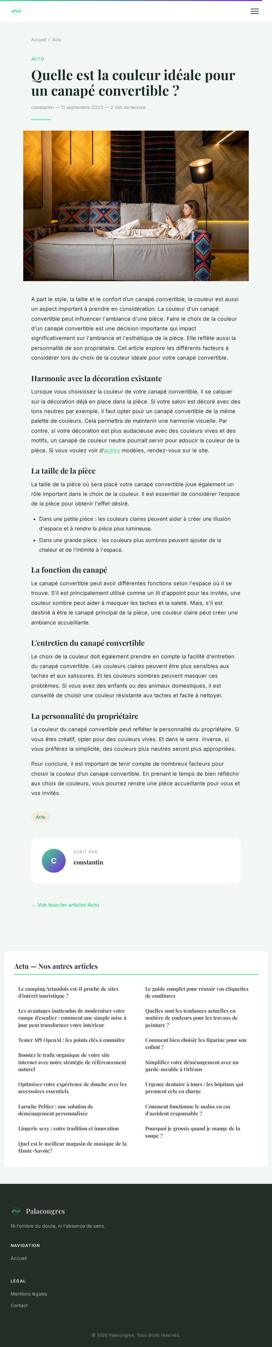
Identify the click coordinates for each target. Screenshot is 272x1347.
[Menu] (254, 11)
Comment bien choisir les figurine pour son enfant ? (195, 1043)
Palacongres (45, 1210)
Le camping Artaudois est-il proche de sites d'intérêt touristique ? (68, 992)
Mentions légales (29, 1293)
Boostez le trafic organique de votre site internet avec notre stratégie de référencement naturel (72, 1062)
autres (112, 450)
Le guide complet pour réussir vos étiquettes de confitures (196, 992)
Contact (19, 1305)
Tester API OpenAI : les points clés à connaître (71, 1040)
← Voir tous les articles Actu (65, 905)
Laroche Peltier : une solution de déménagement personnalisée (55, 1110)
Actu (56, 39)
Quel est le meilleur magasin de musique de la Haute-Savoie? (72, 1147)
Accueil (38, 39)
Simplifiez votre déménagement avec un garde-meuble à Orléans (191, 1065)
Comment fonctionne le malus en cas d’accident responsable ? (188, 1110)
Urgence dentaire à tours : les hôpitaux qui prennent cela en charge (194, 1087)
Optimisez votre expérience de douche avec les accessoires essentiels (72, 1087)
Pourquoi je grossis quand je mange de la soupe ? (192, 1132)
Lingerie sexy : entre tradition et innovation (68, 1128)
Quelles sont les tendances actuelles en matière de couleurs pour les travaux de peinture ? (191, 1017)
